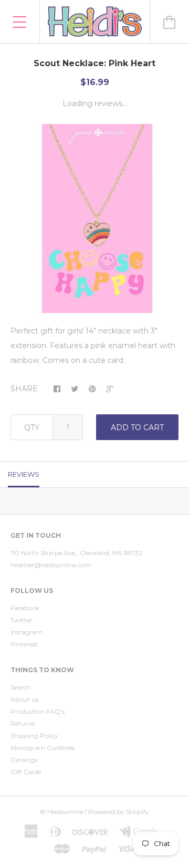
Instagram (26, 632)
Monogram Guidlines (42, 748)
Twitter (21, 620)
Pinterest (24, 644)
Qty (31, 427)
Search (20, 687)
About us (24, 699)
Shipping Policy (34, 735)
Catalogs (23, 760)
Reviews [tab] (23, 474)
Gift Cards (25, 772)
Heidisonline (65, 812)
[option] (94, 218)
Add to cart (137, 427)
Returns (22, 723)
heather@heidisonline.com (50, 565)
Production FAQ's (37, 711)
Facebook (24, 608)
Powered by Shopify (118, 812)
